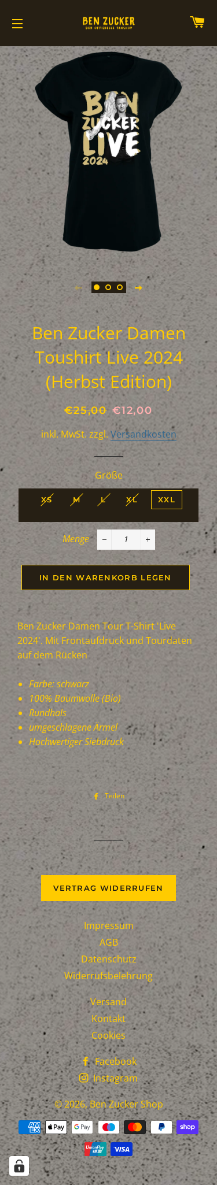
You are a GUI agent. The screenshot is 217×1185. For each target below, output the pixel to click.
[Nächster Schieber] (139, 287)
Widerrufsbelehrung (108, 975)
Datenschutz (109, 959)
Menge (75, 538)
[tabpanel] (108, 151)
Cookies (108, 1035)
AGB (109, 942)
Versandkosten (143, 434)
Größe (109, 475)
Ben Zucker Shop (126, 1104)
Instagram (114, 1078)
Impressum (109, 925)
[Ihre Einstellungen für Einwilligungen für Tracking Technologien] (19, 1166)
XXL (166, 499)
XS (47, 499)
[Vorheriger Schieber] (78, 287)
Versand (108, 1001)
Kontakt (108, 1018)
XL (132, 499)
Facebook (115, 1061)
